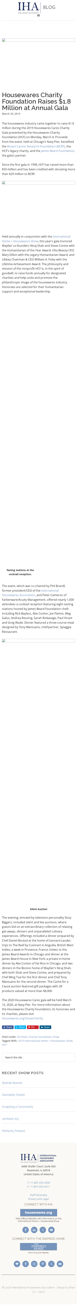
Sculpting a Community (17, 1106)
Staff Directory (38, 1195)
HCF (4, 1044)
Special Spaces (12, 1082)
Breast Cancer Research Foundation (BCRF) (36, 146)
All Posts (22, 1037)
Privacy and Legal (38, 1199)
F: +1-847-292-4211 (38, 1186)
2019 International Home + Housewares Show (45, 1040)
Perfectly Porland (13, 1131)
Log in (41, 1291)
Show (56, 1037)
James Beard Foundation (57, 151)
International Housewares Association (38, 8)
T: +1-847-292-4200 (38, 1182)
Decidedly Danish (13, 1094)
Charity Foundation (40, 1037)
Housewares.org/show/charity (22, 1018)
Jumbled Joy (10, 1118)
